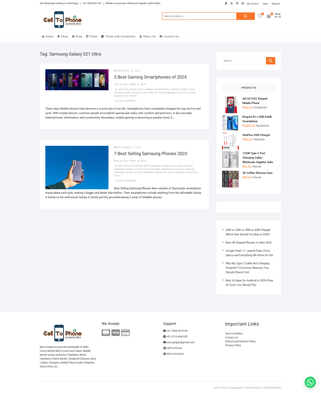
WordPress (275, 387)
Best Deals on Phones (130, 166)
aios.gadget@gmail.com (180, 342)
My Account (253, 3)
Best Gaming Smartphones (154, 89)
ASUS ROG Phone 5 (128, 89)
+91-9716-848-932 (177, 336)
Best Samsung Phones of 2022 (161, 166)
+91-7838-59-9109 (177, 330)
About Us (149, 36)
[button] (310, 382)
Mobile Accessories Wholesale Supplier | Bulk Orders (133, 3)
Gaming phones (179, 89)
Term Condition (234, 333)
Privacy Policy (233, 345)
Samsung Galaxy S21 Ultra (181, 93)
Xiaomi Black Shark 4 (126, 96)
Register (276, 3)
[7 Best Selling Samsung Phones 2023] (76, 167)
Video (94, 36)
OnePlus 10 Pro (156, 93)
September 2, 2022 (128, 147)
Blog (79, 36)
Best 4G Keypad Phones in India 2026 (248, 242)
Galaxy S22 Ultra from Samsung (152, 169)
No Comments (128, 101)
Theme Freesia (252, 387)
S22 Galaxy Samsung (183, 169)
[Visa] (115, 333)
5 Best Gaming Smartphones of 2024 (150, 77)
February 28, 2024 (128, 71)
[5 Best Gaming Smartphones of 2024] (76, 79)
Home (50, 36)
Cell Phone (129, 84)
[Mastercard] (106, 333)
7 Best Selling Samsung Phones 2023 (150, 153)
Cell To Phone (174, 348)
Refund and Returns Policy (240, 341)
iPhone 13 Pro (139, 93)
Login (265, 3)
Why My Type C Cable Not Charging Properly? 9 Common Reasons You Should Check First (247, 268)
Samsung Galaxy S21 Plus (128, 172)
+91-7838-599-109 (91, 3)
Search (245, 16)
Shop (64, 36)
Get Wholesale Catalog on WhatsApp (59, 3)
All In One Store (175, 353)
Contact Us (171, 36)
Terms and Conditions (120, 36)
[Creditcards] (125, 333)
